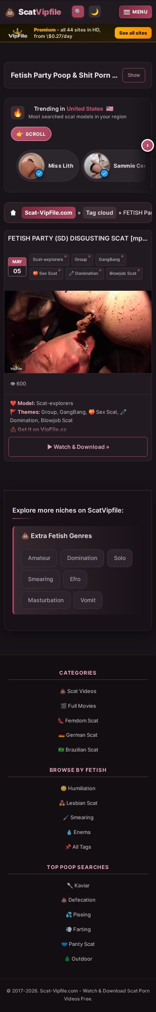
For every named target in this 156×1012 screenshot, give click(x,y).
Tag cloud (99, 212)
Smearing (40, 578)
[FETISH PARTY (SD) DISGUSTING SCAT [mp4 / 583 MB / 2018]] (78, 332)
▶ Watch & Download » (78, 446)
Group (81, 259)
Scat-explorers (48, 259)
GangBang (109, 259)
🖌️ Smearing (78, 817)
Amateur (39, 557)
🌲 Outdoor (78, 958)
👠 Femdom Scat (78, 720)
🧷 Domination (83, 273)
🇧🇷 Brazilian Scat (78, 749)
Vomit (88, 600)
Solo (120, 557)
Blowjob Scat (123, 273)
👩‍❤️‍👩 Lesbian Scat (78, 803)
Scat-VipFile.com (48, 212)
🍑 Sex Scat (45, 273)
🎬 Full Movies (78, 706)
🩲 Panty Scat (78, 944)
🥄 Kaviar (78, 885)
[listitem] (47, 166)
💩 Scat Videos (78, 691)
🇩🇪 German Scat (78, 735)
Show (134, 75)
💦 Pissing (78, 914)
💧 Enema (78, 832)
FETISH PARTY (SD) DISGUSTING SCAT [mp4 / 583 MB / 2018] (78, 238)
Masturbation (46, 600)
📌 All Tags (78, 847)
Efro (75, 578)
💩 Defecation (78, 900)
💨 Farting (78, 929)
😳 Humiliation (78, 788)
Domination (82, 557)
